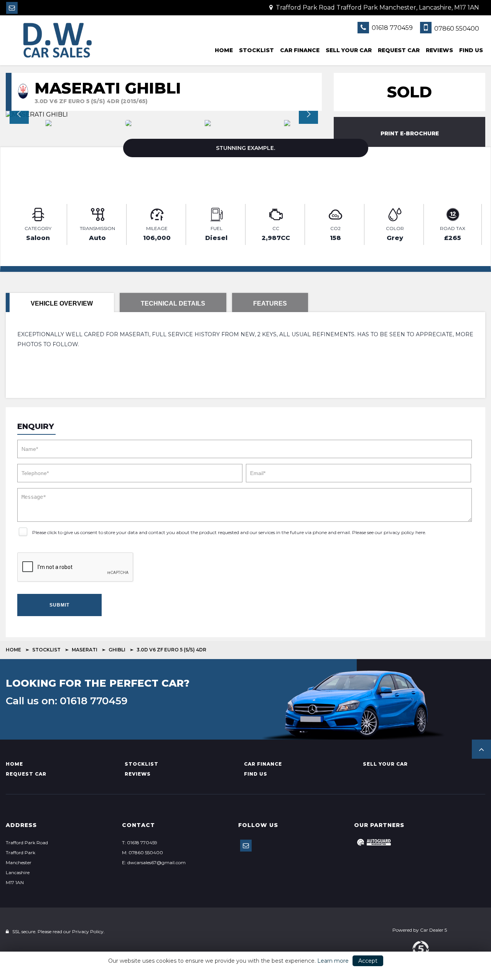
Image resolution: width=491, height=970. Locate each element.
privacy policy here (404, 532)
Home (224, 50)
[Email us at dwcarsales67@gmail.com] (12, 8)
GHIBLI (117, 650)
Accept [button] (367, 960)
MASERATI (84, 650)
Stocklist (256, 50)
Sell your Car (349, 50)
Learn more (333, 960)
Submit (59, 605)
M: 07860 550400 (142, 852)
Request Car (399, 50)
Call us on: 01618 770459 (66, 701)
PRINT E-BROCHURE (410, 133)
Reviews (439, 50)
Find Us (471, 50)
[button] (481, 749)
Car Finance (300, 50)
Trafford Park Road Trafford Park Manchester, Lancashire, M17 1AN (376, 7)
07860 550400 (456, 28)
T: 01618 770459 (139, 842)
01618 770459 (391, 27)
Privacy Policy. (88, 931)
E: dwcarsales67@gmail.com (154, 862)
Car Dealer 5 (433, 930)
